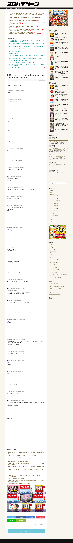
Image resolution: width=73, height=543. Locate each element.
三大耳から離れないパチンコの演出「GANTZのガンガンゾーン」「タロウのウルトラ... (61, 72)
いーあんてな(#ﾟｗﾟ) (54, 249)
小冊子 (53, 202)
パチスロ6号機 (53, 215)
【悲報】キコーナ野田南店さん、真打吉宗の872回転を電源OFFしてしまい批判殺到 (26, 14)
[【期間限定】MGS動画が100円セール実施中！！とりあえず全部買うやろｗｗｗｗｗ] (13, 489)
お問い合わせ (11, 8)
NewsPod (52, 247)
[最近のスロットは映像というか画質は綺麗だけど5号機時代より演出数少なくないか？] (26, 498)
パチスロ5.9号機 (53, 213)
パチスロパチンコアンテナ (55, 269)
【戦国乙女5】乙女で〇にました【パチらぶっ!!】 (19, 30)
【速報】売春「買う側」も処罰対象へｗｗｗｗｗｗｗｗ (20, 32)
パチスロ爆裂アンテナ (54, 270)
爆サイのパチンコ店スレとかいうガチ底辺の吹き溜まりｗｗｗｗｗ (61, 48)
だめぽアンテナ (29, 8)
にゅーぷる (52, 252)
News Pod (23, 8)
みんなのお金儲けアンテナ (55, 285)
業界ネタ (53, 198)
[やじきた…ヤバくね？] (13, 498)
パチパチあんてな (53, 272)
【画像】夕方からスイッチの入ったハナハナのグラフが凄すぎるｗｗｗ (61, 67)
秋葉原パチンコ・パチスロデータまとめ (58, 288)
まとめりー (52, 261)
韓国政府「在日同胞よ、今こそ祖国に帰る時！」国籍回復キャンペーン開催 (24, 33)
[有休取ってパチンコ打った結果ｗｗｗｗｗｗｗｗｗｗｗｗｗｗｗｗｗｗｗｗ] (30, 517)
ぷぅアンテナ (52, 257)
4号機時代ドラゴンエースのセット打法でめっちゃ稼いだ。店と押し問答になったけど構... (61, 124)
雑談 (40, 80)
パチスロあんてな (53, 267)
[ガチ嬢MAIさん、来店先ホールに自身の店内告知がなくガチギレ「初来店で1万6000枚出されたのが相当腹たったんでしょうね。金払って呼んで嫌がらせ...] (39, 489)
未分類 (51, 192)
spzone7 (43, 524)
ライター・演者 (55, 200)
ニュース (51, 210)
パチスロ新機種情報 (54, 203)
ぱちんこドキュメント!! (54, 283)
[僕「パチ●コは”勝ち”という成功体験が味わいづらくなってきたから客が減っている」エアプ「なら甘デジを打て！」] (39, 507)
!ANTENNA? (52, 244)
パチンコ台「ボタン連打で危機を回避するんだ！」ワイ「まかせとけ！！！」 (25, 13)
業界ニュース (52, 208)
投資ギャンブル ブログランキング (57, 286)
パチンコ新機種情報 (54, 205)
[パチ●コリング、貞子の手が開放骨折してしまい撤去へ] (26, 507)
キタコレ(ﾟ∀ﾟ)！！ (54, 262)
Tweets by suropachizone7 (54, 294)
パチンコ (43, 80)
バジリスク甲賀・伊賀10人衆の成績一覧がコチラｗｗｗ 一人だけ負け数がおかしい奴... (61, 119)
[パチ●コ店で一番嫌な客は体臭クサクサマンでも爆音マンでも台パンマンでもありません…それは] (39, 498)
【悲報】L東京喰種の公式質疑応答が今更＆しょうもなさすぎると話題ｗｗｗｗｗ (25, 17)
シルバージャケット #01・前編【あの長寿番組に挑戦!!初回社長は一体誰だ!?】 (25, 29)
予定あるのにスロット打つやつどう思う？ (17, 24)
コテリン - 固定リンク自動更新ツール (7, 486)
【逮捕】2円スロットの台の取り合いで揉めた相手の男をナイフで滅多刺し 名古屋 (61, 91)
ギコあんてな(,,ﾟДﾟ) (54, 264)
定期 (51, 190)
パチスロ (53, 195)
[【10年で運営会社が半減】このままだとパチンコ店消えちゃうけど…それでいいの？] (13, 507)
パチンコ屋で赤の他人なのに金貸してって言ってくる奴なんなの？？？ (61, 77)
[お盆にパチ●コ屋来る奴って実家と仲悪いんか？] (26, 489)
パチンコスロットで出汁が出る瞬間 (56, 172)
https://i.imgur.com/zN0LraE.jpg (12, 393)
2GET (19, 8)
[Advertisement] (26, 433)
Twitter (16, 8)
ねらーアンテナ (53, 256)
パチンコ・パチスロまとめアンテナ (57, 277)
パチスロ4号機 (53, 211)
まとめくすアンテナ (54, 259)
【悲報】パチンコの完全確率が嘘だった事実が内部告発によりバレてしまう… (61, 39)
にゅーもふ (35, 8)
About (7, 8)
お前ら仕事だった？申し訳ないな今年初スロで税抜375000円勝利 (22, 20)
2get (51, 246)
